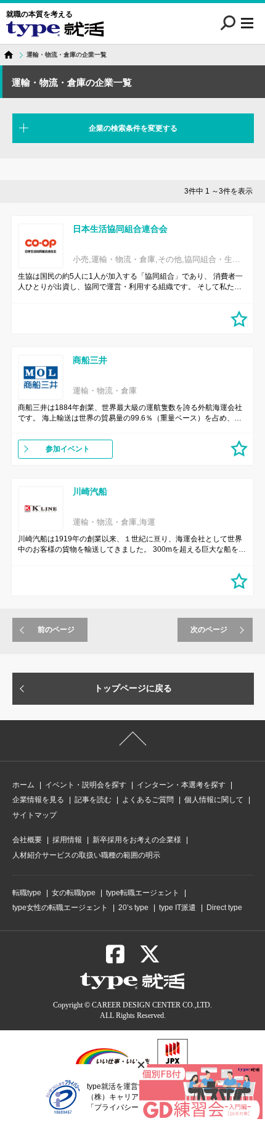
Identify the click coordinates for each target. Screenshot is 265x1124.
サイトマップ (34, 815)
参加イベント (68, 449)
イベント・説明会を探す (85, 785)
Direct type (224, 907)
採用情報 (67, 839)
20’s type (133, 907)
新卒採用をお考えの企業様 (136, 839)
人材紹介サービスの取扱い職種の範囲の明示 (86, 855)
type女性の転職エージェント (60, 907)
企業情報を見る (38, 799)
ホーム (23, 785)
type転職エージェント (142, 892)
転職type (26, 892)
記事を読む (93, 799)
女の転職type (74, 892)
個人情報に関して (213, 799)
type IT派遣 (177, 907)
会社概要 (27, 839)
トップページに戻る (133, 688)
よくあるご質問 (148, 799)
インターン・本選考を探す (181, 785)
